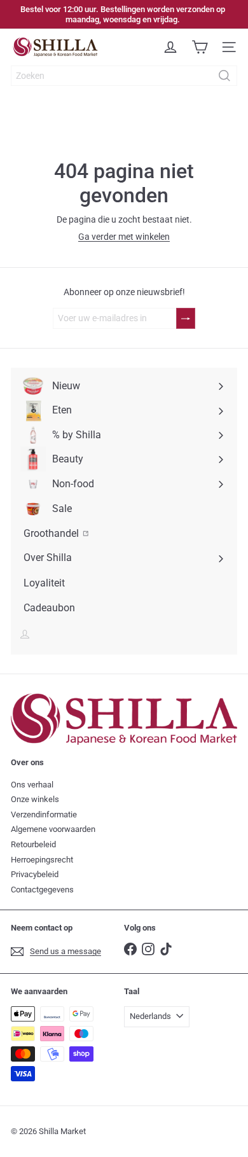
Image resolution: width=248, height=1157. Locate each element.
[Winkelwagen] (199, 47)
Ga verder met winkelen (124, 237)
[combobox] (124, 76)
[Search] (224, 76)
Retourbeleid (33, 844)
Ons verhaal (32, 784)
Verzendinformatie (44, 814)
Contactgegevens (42, 889)
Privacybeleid (35, 874)
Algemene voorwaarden (53, 829)
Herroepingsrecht (42, 859)
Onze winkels (35, 799)
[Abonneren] (185, 318)
